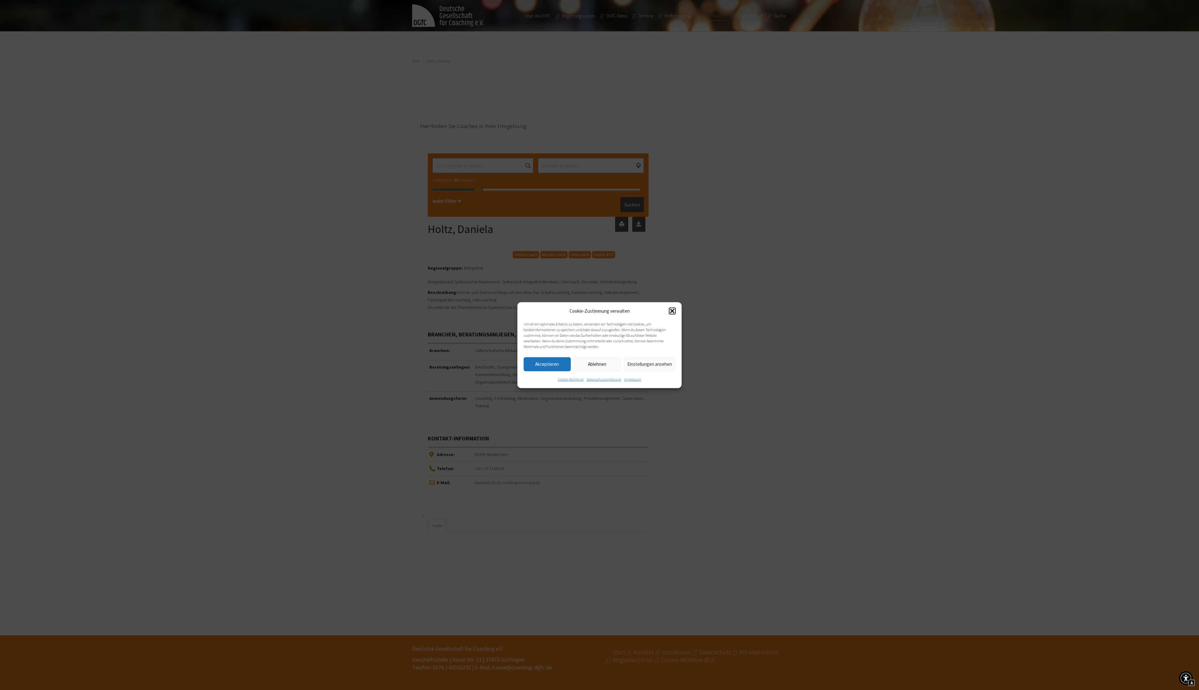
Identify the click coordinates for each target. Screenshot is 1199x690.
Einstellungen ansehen (649, 364)
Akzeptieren (547, 364)
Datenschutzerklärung (604, 379)
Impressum (632, 379)
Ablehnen (597, 364)
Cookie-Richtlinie (571, 379)
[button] (672, 311)
